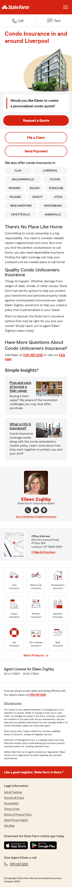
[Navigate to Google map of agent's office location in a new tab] (44, 510)
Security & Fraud (14, 797)
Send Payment (36, 151)
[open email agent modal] (36, 510)
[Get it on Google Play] (43, 845)
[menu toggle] (65, 7)
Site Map (9, 825)
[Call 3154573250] (28, 510)
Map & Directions (44, 552)
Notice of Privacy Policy (18, 814)
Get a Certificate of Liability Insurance (36, 516)
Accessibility (11, 803)
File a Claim (36, 137)
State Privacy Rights (16, 820)
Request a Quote (36, 120)
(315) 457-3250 (33, 355)
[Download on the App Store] (16, 845)
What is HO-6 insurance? (20, 426)
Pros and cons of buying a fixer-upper (20, 386)
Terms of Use (11, 809)
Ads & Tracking (13, 792)
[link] (18, 7)
